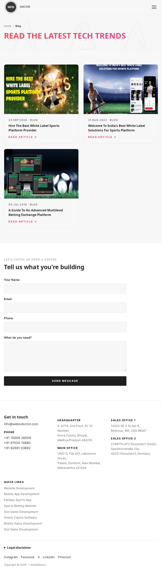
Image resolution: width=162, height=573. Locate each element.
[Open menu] (154, 7)
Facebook (28, 557)
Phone (8, 318)
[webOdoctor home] (22, 7)
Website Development (19, 488)
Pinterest (64, 557)
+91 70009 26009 (17, 438)
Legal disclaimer (19, 547)
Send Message (65, 380)
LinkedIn (49, 557)
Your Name (12, 280)
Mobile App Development (21, 494)
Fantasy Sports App (17, 500)
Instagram (11, 557)
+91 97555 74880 (17, 443)
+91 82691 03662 (17, 448)
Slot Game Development (21, 512)
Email (8, 299)
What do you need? (18, 337)
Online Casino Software (20, 517)
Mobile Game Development (23, 523)
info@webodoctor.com (21, 424)
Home (7, 26)
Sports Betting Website (20, 506)
